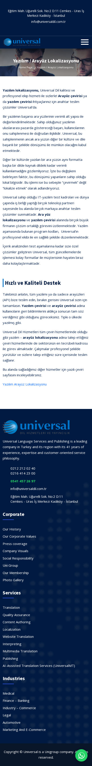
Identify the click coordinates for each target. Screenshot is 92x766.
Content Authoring (17, 622)
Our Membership (16, 572)
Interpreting (12, 644)
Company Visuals (15, 551)
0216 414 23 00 (22, 473)
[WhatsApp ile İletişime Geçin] (81, 755)
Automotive (12, 722)
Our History (12, 529)
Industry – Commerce (19, 708)
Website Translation (18, 636)
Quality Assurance (16, 615)
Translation (11, 607)
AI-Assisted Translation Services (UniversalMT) (39, 665)
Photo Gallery (13, 580)
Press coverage (15, 543)
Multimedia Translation (20, 651)
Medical (8, 693)
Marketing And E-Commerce (24, 729)
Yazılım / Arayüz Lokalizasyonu (55, 67)
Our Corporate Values (19, 536)
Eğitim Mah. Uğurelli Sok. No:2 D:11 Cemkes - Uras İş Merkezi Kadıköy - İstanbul (46, 13)
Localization (12, 629)
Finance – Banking (16, 700)
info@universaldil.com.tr (48, 21)
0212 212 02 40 (22, 468)
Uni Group (10, 565)
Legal (7, 715)
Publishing (10, 658)
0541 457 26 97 (22, 481)
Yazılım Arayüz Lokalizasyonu (25, 384)
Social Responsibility (18, 558)
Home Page (25, 67)
